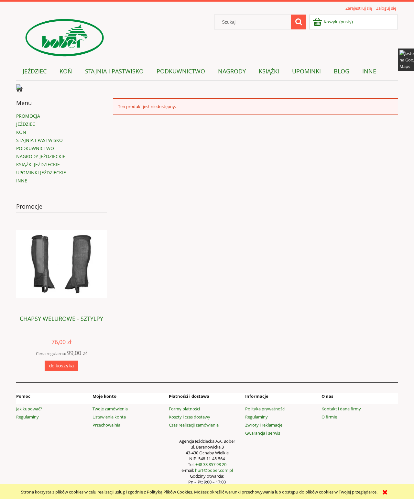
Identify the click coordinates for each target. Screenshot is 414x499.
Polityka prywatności (265, 409)
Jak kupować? (29, 409)
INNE (21, 181)
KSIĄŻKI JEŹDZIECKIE (38, 164)
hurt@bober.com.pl (214, 470)
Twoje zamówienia (110, 409)
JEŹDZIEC (25, 124)
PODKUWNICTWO (35, 148)
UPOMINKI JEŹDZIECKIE (41, 172)
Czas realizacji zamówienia (194, 425)
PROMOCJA (28, 116)
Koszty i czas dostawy (189, 417)
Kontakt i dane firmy (341, 409)
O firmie (329, 417)
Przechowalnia (106, 425)
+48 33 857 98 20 (210, 464)
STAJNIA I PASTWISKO (39, 140)
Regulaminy (27, 417)
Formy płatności (184, 409)
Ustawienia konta (109, 417)
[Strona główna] (64, 36)
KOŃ (21, 132)
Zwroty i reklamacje (263, 425)
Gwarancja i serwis (262, 433)
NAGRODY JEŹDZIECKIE (40, 156)
